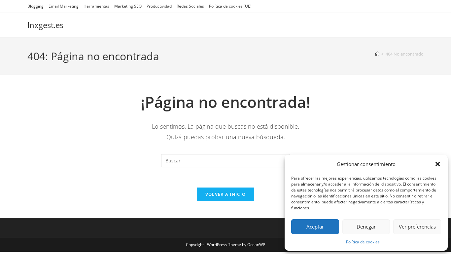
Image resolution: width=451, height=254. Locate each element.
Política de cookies (363, 242)
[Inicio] (377, 54)
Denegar (366, 226)
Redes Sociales (190, 6)
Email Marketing (64, 6)
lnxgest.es (45, 25)
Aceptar (315, 226)
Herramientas (96, 6)
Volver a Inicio (225, 194)
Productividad (159, 6)
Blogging (35, 6)
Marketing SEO (128, 6)
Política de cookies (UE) (230, 6)
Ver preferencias (417, 226)
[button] (437, 164)
